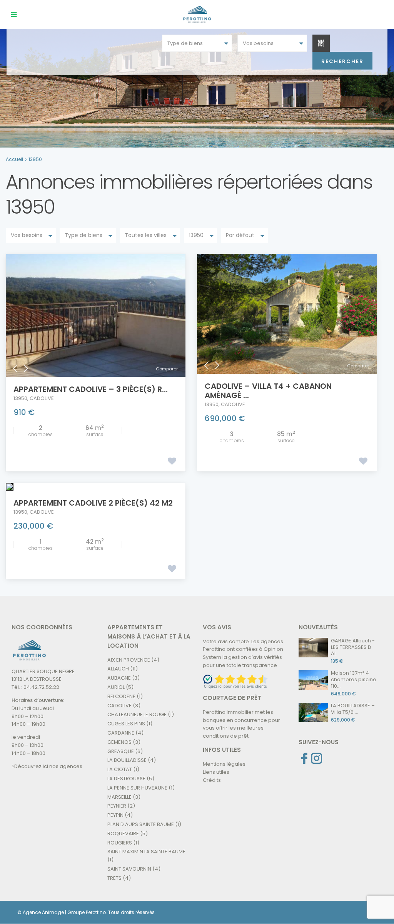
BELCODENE (121, 696)
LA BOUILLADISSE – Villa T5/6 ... (353, 709)
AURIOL (116, 687)
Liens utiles (216, 772)
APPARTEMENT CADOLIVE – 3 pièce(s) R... (90, 389)
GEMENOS (119, 742)
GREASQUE (120, 751)
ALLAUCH (118, 668)
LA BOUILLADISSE (127, 760)
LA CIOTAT (119, 769)
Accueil (14, 159)
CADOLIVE (42, 398)
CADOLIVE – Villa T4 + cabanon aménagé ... (268, 391)
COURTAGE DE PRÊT (232, 698)
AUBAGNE (119, 678)
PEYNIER (116, 806)
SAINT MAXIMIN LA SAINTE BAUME (146, 851)
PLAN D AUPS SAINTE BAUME (140, 824)
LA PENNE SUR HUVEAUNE (137, 787)
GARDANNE (120, 733)
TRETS (114, 878)
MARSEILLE (119, 797)
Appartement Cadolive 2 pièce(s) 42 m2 (93, 503)
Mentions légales (224, 764)
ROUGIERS (119, 842)
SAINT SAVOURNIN (129, 869)
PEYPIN (115, 815)
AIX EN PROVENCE (128, 660)
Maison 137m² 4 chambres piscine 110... (353, 679)
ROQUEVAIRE (123, 833)
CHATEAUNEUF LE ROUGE (137, 714)
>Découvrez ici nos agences (47, 766)
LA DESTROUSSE (126, 778)
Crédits (212, 780)
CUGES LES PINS (126, 723)
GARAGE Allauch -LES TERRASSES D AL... (353, 647)
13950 (20, 398)
